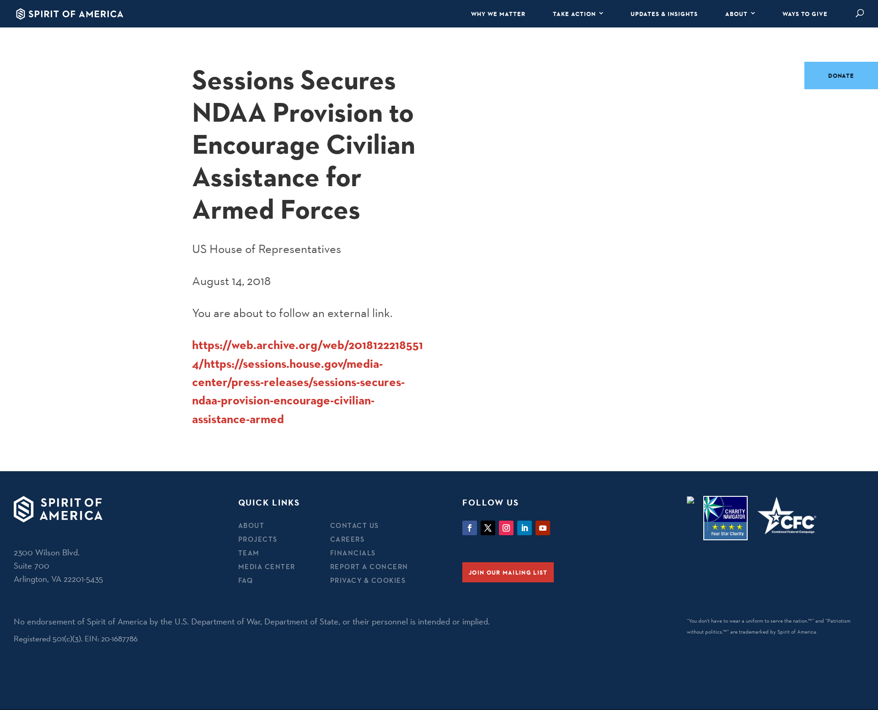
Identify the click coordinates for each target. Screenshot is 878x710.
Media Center (266, 566)
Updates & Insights (664, 14)
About (736, 14)
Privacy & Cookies (368, 580)
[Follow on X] (488, 528)
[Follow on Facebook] (469, 528)
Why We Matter (498, 14)
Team (249, 553)
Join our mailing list (508, 572)
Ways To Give (805, 14)
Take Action (574, 14)
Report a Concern (369, 566)
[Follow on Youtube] (542, 528)
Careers (347, 539)
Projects (258, 539)
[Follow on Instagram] (506, 528)
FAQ (245, 580)
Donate (841, 75)
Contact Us (354, 525)
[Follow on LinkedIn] (524, 528)
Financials (353, 553)
